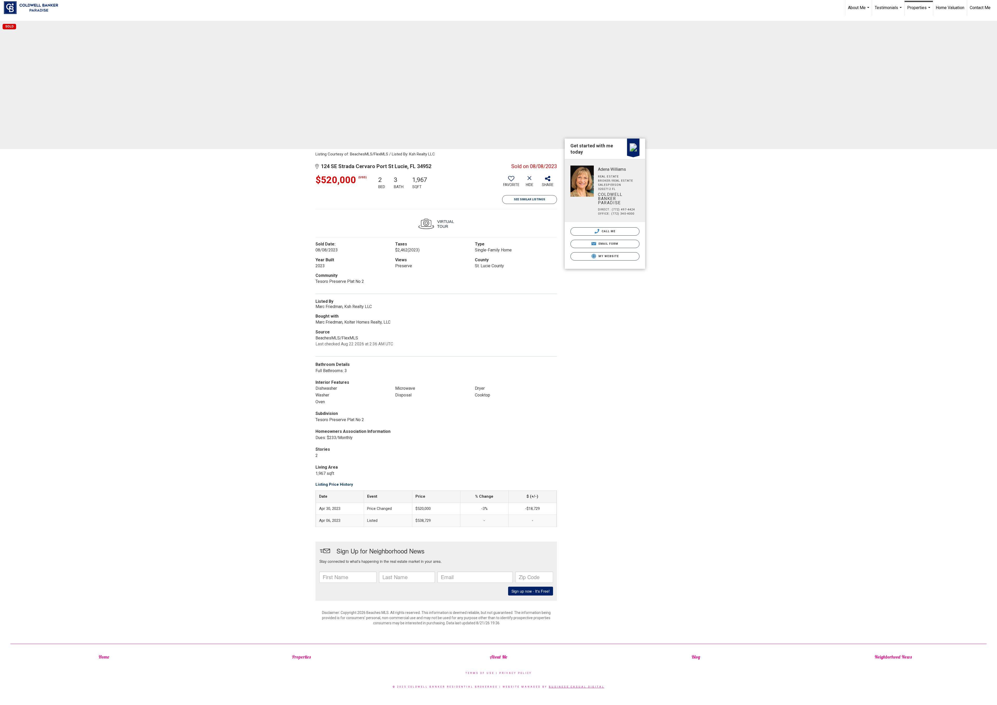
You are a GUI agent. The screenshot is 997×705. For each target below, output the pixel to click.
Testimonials (889, 10)
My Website (608, 256)
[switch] (511, 183)
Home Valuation (950, 7)
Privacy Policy (515, 673)
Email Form (607, 243)
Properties (919, 10)
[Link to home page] (33, 8)
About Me (859, 10)
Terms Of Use (480, 673)
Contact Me (980, 7)
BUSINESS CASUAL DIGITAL (576, 687)
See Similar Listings (529, 199)
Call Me (608, 231)
